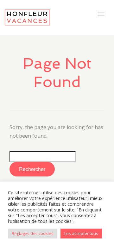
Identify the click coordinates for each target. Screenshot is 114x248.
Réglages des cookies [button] (33, 233)
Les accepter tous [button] (81, 233)
